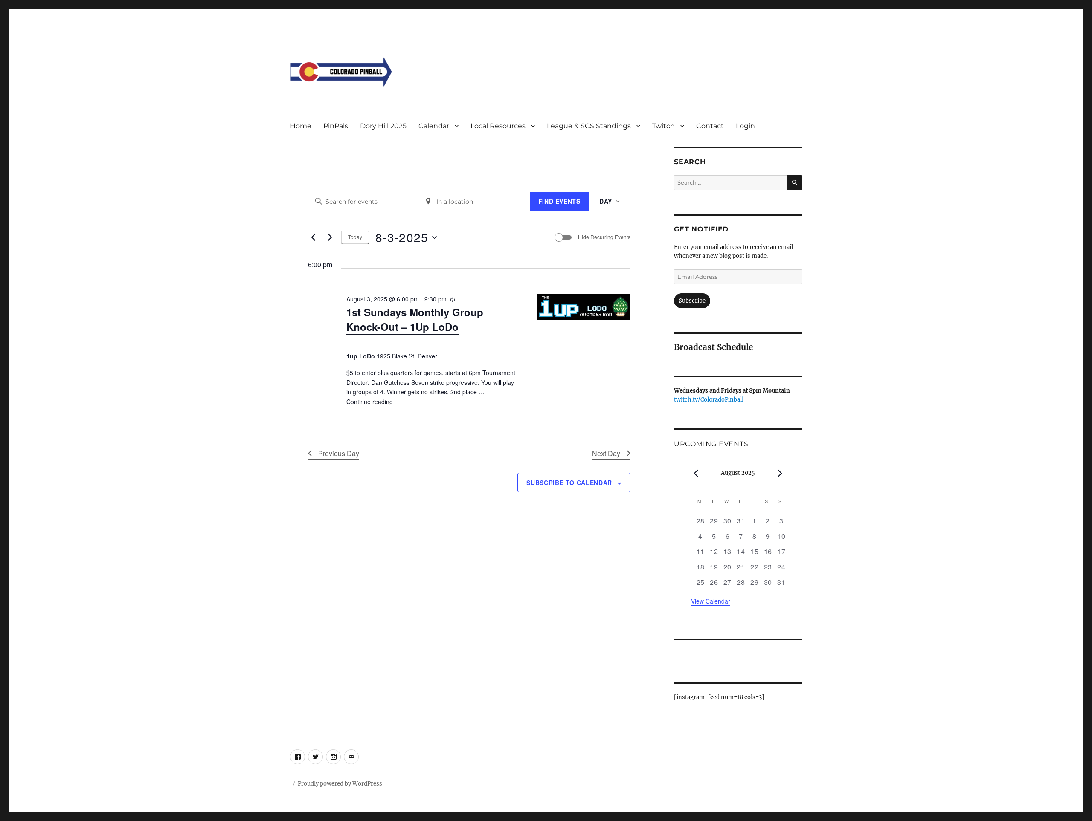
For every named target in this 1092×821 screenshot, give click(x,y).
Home (300, 126)
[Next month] (780, 473)
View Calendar (710, 601)
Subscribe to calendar (569, 482)
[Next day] (330, 237)
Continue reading (369, 401)
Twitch (663, 126)
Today (355, 236)
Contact (710, 126)
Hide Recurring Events (604, 237)
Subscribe (692, 300)
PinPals (335, 126)
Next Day (606, 453)
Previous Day (338, 453)
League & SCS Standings (589, 126)
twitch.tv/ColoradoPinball (708, 399)
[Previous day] (313, 237)
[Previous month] (696, 473)
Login (745, 126)
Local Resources (498, 126)
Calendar (433, 126)
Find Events (559, 201)
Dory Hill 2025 (383, 126)
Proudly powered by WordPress (340, 783)
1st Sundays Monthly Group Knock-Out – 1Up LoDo (414, 319)
